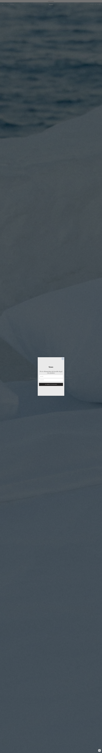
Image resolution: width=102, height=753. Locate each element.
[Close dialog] (63, 359)
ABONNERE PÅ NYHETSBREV (51, 384)
